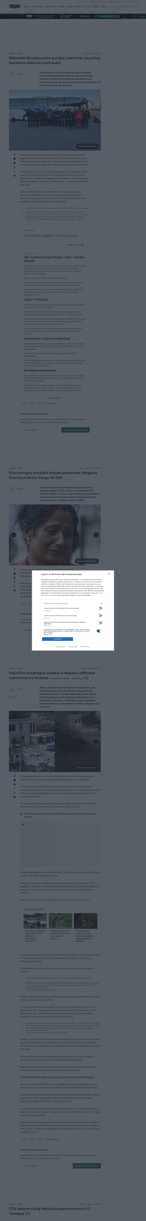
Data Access (73, 646)
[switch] (99, 608)
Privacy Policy (85, 646)
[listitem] (73, 603)
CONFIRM (58, 639)
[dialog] (73, 610)
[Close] (110, 574)
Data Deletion (61, 646)
